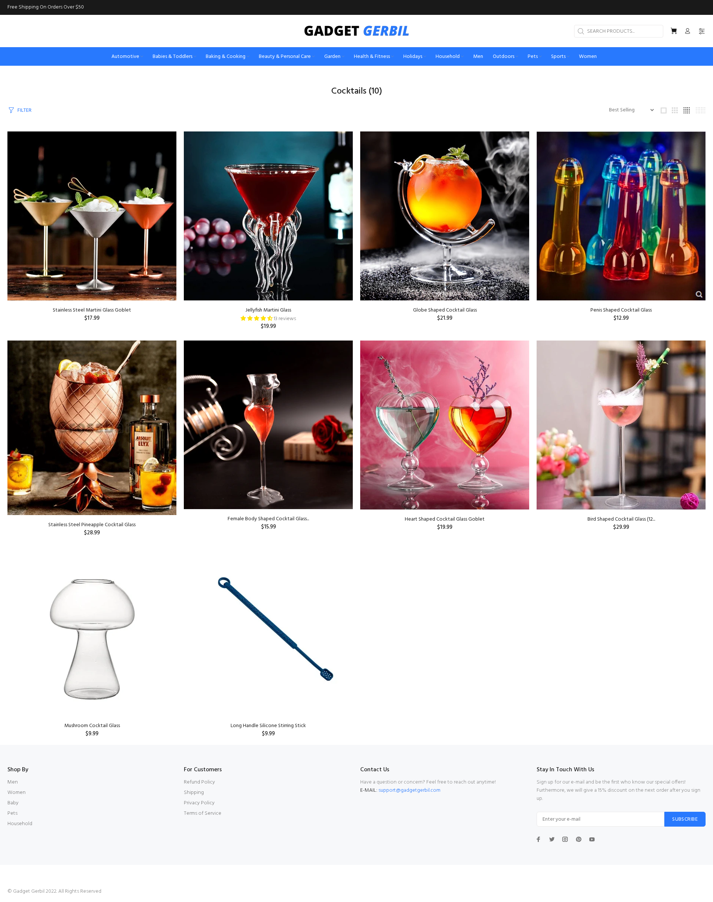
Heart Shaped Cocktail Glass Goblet (445, 519)
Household (19, 824)
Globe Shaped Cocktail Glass (445, 310)
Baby (13, 803)
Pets (12, 813)
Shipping (194, 792)
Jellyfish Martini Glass (268, 310)
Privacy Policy (199, 803)
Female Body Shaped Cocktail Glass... (268, 519)
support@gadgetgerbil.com (409, 790)
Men (12, 782)
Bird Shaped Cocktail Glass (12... (621, 519)
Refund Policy (199, 782)
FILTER (24, 110)
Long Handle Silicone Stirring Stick (268, 726)
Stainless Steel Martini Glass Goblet (92, 310)
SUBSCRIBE (685, 819)
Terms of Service (202, 813)
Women (16, 792)
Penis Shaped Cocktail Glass (621, 310)
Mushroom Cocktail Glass (92, 726)
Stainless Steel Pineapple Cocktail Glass (92, 525)
